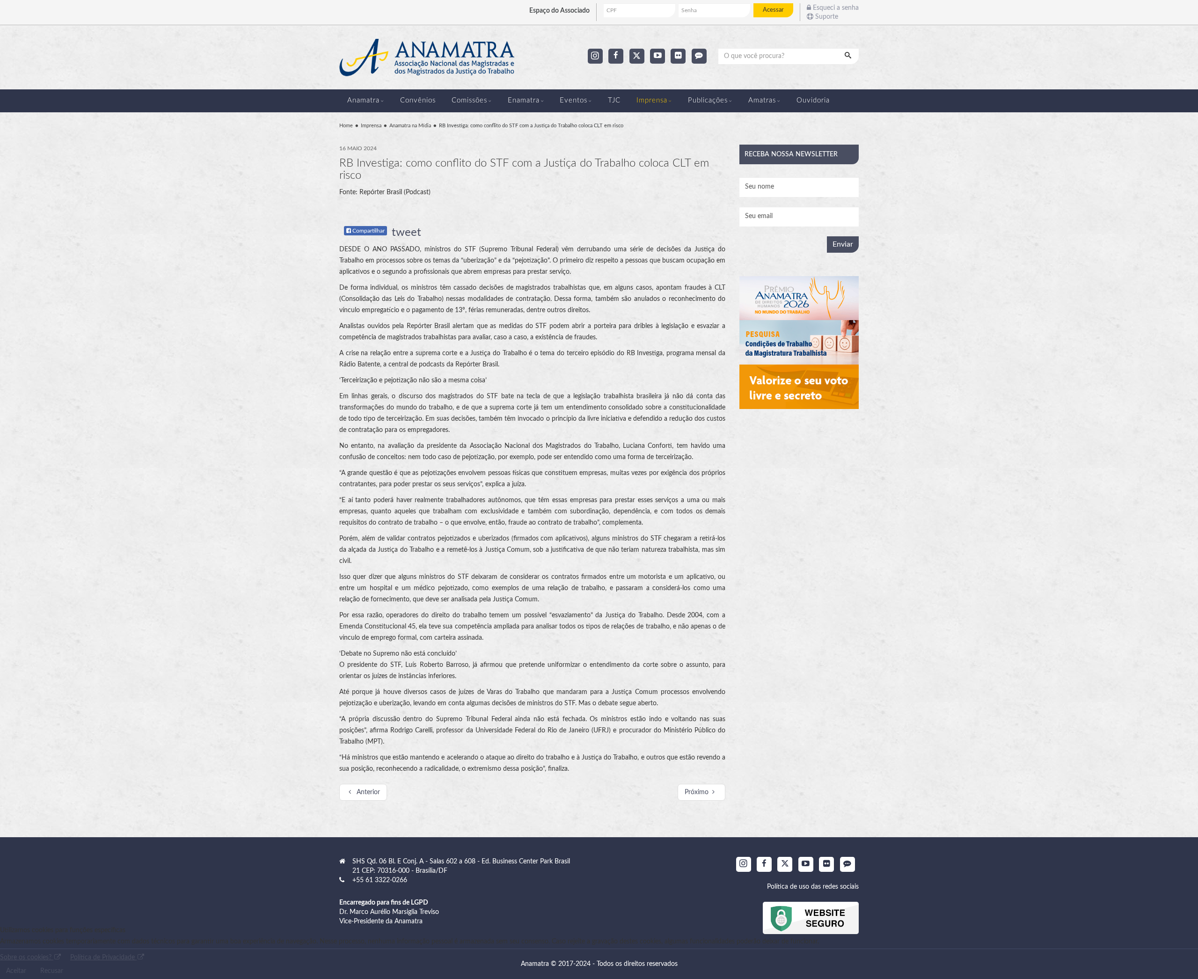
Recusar (51, 971)
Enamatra (524, 100)
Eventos (573, 100)
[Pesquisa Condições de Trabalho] (799, 342)
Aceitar (16, 971)
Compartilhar (368, 231)
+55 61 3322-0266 (379, 880)
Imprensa (651, 100)
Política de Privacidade (103, 957)
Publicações (708, 100)
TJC (614, 100)
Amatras (762, 100)
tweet (406, 232)
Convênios (418, 100)
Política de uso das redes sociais (813, 887)
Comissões (469, 100)
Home (346, 125)
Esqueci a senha (835, 8)
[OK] (849, 56)
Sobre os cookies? (26, 957)
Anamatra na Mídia (410, 125)
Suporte (825, 17)
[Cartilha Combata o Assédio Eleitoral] (799, 387)
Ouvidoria (813, 100)
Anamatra (363, 100)
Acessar (773, 10)
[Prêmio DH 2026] (799, 298)
